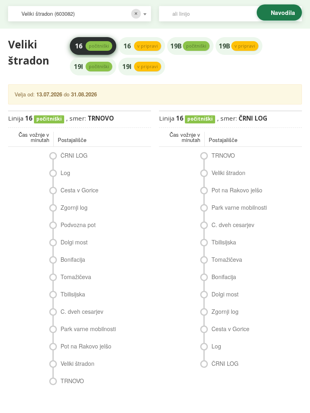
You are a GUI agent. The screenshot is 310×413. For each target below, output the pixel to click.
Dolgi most (74, 242)
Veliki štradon (77, 363)
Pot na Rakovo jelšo (86, 346)
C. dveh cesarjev (82, 311)
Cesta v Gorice (79, 190)
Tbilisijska (73, 294)
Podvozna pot (78, 225)
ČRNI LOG (74, 155)
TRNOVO (72, 381)
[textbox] (234, 13)
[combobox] (79, 13)
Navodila (283, 12)
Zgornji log (74, 207)
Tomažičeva (76, 277)
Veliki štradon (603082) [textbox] (48, 13)
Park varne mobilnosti (88, 329)
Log (65, 173)
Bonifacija (73, 259)
